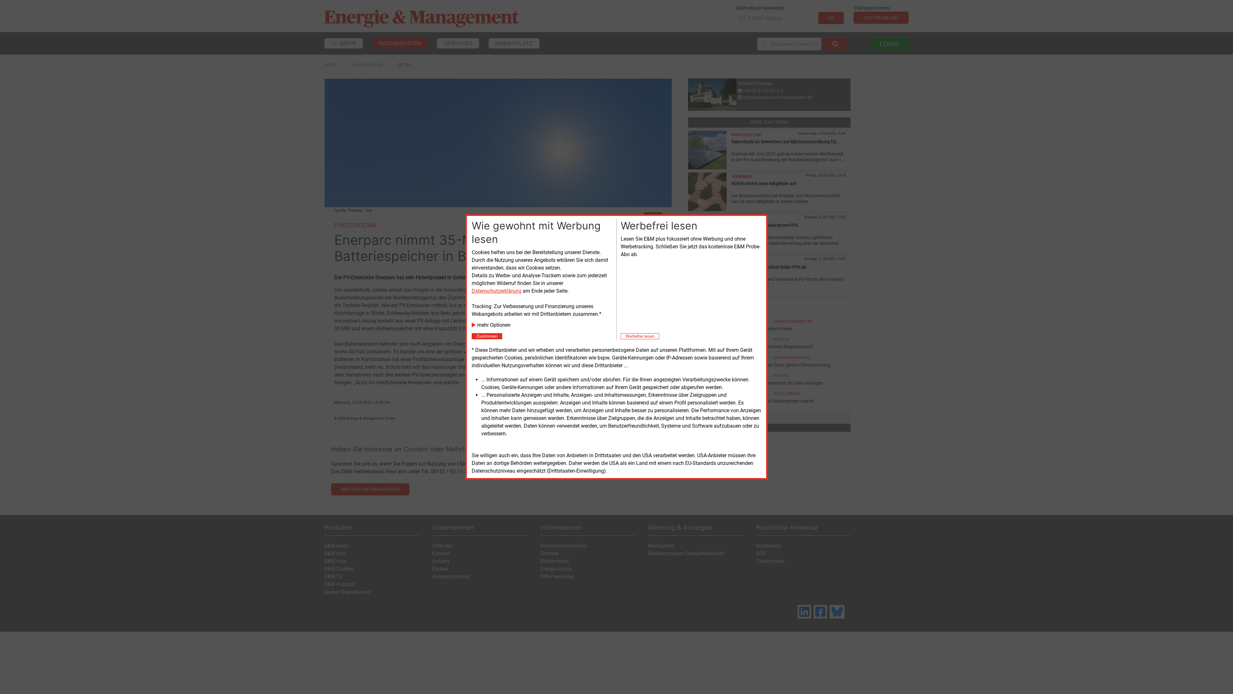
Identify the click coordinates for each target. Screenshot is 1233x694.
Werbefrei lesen (640, 336)
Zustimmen (487, 336)
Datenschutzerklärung (496, 291)
